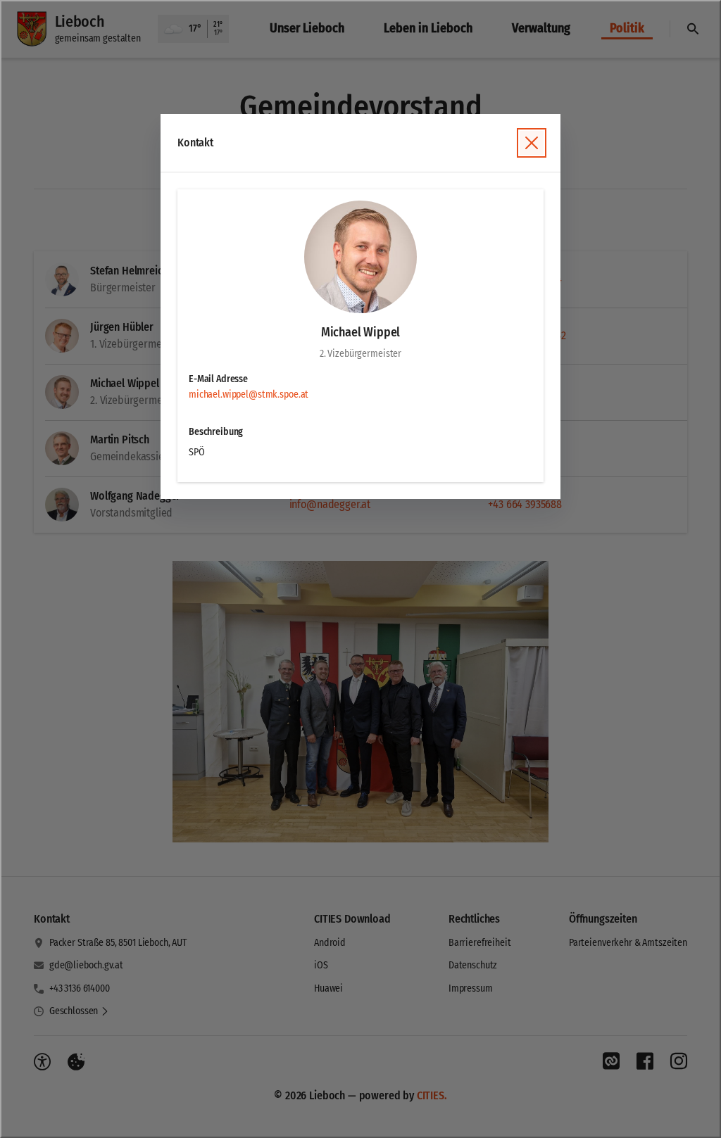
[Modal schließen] (360, 569)
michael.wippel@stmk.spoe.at (248, 394)
